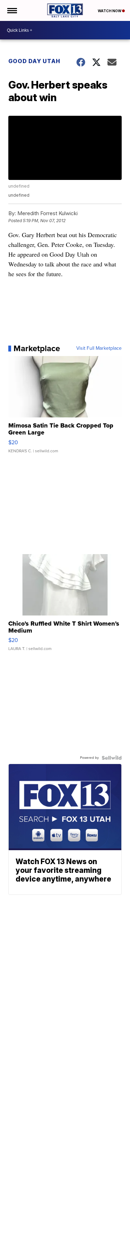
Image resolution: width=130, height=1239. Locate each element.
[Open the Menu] (11, 10)
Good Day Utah (34, 61)
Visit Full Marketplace (99, 348)
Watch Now (110, 11)
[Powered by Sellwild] (112, 757)
